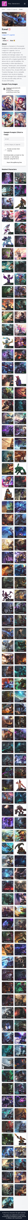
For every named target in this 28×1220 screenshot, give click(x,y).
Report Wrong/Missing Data (14, 162)
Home (3, 9)
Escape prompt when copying (13, 149)
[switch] (5, 150)
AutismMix (9, 89)
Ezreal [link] (20, 9)
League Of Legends (12, 9)
